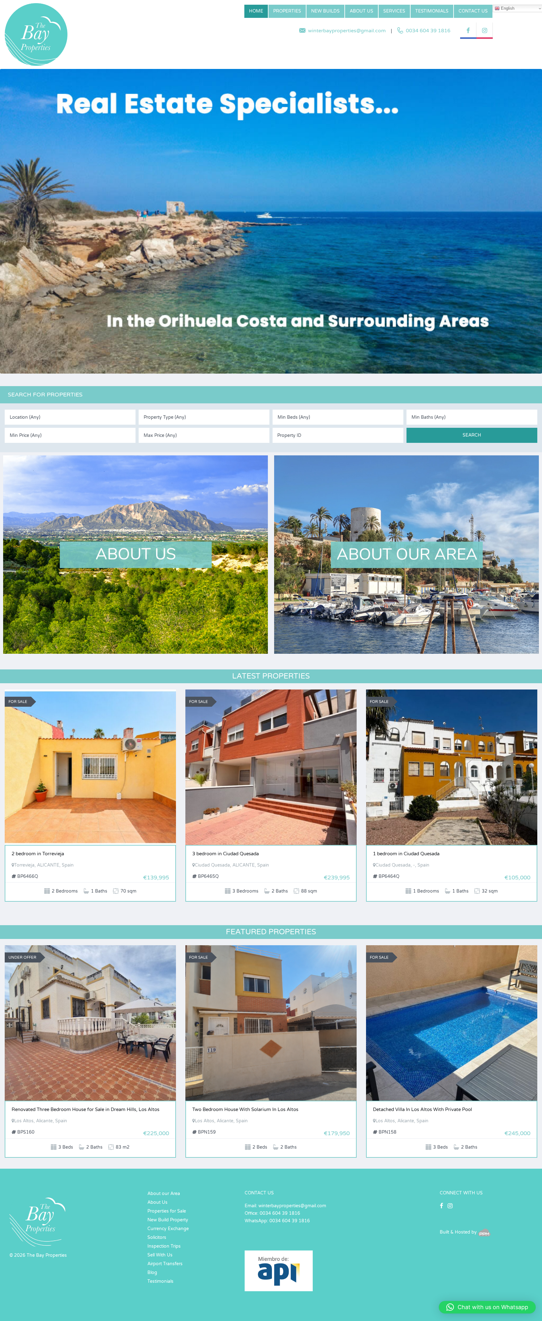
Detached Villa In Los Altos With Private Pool (422, 1109)
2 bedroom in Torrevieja (38, 854)
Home (256, 11)
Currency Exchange (168, 1228)
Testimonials (432, 11)
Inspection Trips (164, 1246)
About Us (361, 11)
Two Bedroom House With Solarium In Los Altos (245, 1109)
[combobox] (70, 417)
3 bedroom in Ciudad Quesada (225, 854)
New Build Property (167, 1220)
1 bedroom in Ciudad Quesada (406, 854)
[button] (487, 1307)
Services (394, 11)
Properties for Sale (166, 1211)
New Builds (325, 11)
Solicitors (156, 1237)
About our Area (163, 1193)
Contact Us (473, 11)
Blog (152, 1272)
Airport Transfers (165, 1263)
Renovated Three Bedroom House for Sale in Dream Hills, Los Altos (85, 1109)
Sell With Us (160, 1255)
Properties (287, 11)
